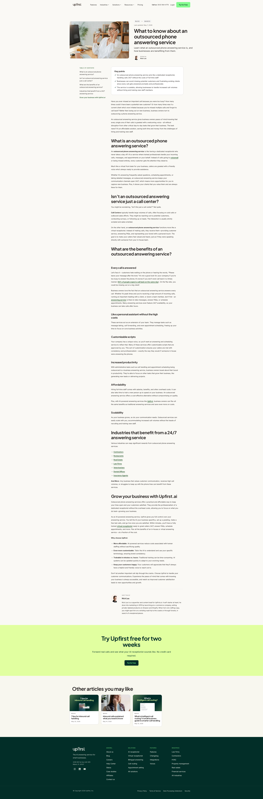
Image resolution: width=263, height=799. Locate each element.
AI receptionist (133, 752)
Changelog (154, 756)
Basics (147, 21)
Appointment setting (136, 768)
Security (187, 791)
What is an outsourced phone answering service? (90, 73)
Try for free (183, 5)
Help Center (111, 764)
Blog (137, 21)
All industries (177, 775)
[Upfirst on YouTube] (84, 769)
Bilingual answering (135, 760)
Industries (103, 5)
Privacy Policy (142, 791)
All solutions (133, 771)
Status (108, 768)
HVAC (174, 760)
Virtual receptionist (135, 756)
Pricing (140, 5)
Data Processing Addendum (172, 791)
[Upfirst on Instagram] (75, 769)
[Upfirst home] (77, 4)
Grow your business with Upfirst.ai (92, 97)
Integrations (154, 760)
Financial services (178, 771)
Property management (180, 764)
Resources (129, 5)
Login (172, 5)
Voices (152, 764)
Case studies (111, 771)
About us (109, 752)
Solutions (116, 5)
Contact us (110, 779)
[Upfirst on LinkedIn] (80, 769)
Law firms (175, 752)
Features (93, 5)
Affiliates (109, 775)
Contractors (176, 756)
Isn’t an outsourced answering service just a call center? (94, 79)
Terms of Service (155, 791)
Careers (109, 760)
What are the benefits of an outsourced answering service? (91, 86)
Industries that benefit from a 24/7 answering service (92, 92)
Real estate (176, 768)
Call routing (132, 764)
